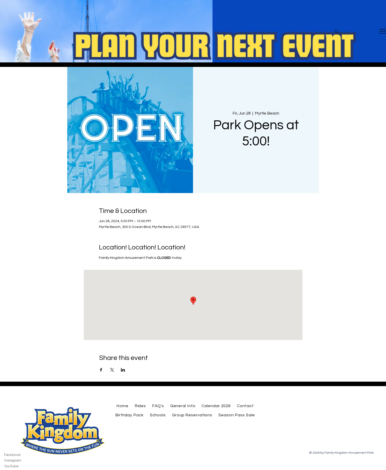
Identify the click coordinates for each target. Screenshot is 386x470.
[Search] (336, 31)
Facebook (12, 454)
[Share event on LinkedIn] (123, 370)
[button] (140, 406)
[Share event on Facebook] (101, 370)
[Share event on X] (112, 370)
